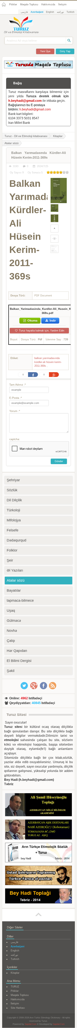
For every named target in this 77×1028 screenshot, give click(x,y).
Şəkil (10, 671)
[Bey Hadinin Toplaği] (38, 896)
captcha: (14, 439)
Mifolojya (14, 520)
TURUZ (15, 986)
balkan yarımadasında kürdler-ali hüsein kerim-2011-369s (48, 362)
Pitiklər (13, 4)
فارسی (24, 12)
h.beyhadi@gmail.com (25, 100)
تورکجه (60, 12)
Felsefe (12, 530)
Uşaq (11, 611)
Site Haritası (18, 1007)
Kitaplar (58, 136)
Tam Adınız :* (17, 384)
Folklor (12, 550)
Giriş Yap (65, 51)
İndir (52, 320)
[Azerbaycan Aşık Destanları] (38, 830)
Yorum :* (14, 411)
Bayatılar (14, 590)
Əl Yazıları (15, 570)
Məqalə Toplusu (29, 4)
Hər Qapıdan (17, 651)
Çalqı (11, 641)
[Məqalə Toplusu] (38, 67)
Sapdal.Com (30, 1024)
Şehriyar (13, 480)
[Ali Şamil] (38, 805)
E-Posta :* (15, 397)
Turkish (70, 12)
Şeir (10, 560)
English (50, 12)
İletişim (62, 4)
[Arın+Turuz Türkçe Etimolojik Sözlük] (38, 853)
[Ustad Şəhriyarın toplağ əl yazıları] (38, 876)
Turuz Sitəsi (16, 715)
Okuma (32, 320)
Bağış (17, 83)
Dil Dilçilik (14, 500)
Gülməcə (14, 621)
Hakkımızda (48, 4)
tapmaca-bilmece (20, 600)
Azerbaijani (37, 12)
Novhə (12, 631)
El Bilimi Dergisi (19, 661)
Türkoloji (13, 510)
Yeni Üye (45, 51)
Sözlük (12, 490)
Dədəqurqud (16, 540)
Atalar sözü (15, 580)
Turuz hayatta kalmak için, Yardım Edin (41, 330)
